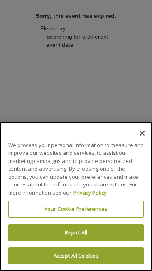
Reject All (76, 232)
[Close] (142, 133)
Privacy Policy (90, 192)
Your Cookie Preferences (76, 208)
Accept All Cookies (76, 255)
